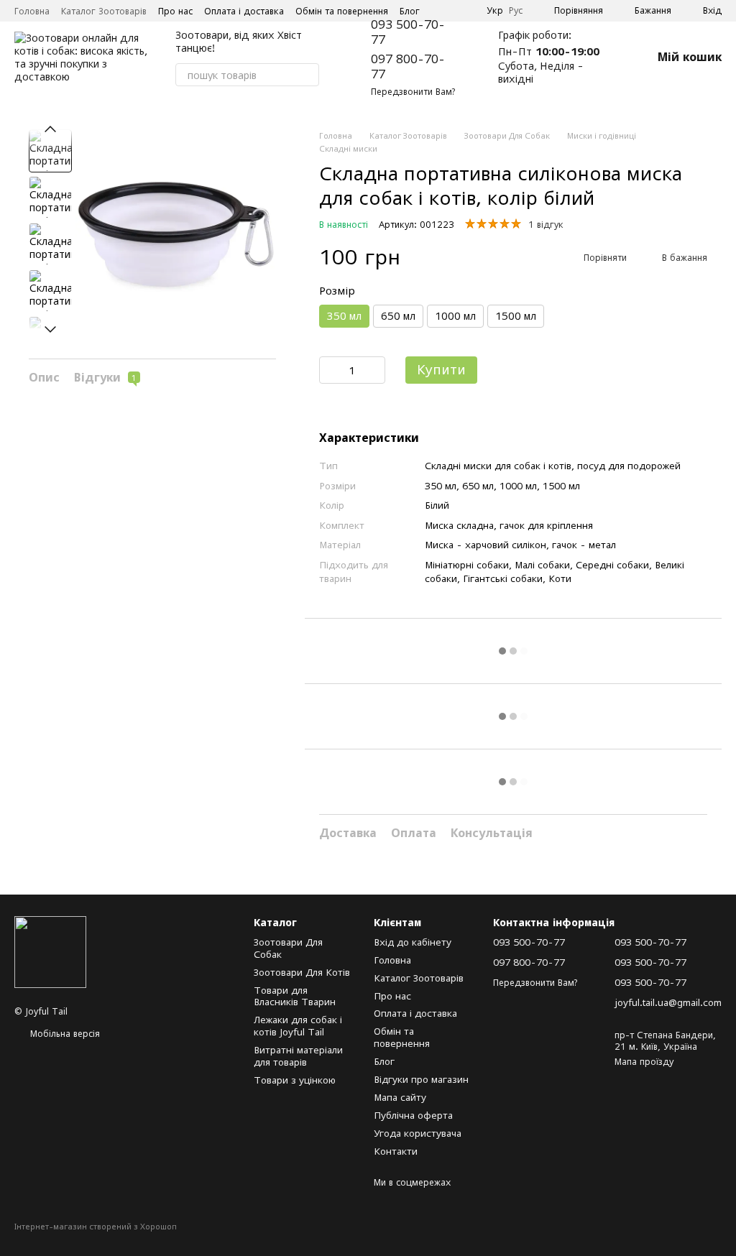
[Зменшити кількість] (330, 370)
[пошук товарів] (307, 74)
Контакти (396, 1151)
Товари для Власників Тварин (295, 996)
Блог (410, 11)
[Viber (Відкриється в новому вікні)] (466, 11)
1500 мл (515, 316)
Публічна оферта (413, 1115)
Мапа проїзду (644, 1061)
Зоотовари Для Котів (302, 972)
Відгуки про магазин (421, 1079)
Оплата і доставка (244, 11)
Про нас (175, 11)
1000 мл (455, 316)
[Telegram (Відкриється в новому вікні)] (449, 11)
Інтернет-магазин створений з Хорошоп (95, 1226)
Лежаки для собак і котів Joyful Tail (298, 1026)
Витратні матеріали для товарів (298, 1056)
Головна (32, 11)
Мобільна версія (63, 1033)
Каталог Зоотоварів (104, 11)
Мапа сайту (400, 1097)
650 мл (398, 316)
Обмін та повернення (341, 11)
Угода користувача (417, 1133)
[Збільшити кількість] (374, 370)
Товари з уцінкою (295, 1080)
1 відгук (546, 224)
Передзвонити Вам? (413, 91)
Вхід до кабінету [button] (412, 942)
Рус (516, 10)
